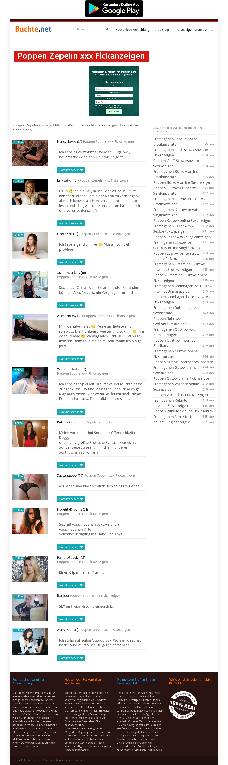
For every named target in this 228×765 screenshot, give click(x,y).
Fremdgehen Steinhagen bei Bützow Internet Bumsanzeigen (183, 288)
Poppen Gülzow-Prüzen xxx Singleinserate (183, 190)
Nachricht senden (69, 170)
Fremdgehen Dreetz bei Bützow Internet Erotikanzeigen (183, 267)
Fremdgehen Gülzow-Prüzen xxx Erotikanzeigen (183, 201)
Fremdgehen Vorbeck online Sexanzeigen (183, 386)
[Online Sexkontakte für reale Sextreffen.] (33, 30)
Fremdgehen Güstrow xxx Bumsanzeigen (183, 332)
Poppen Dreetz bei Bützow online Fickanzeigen (183, 278)
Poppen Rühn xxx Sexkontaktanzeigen (183, 321)
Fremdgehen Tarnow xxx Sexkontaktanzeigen (183, 229)
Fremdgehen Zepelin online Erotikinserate (183, 141)
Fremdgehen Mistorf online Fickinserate (183, 354)
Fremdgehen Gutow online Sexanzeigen (183, 370)
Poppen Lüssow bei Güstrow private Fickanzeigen (183, 256)
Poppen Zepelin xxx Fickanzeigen (108, 142)
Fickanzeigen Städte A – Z (194, 30)
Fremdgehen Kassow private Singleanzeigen (183, 212)
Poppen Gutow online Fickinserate (183, 378)
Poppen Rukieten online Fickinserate (183, 411)
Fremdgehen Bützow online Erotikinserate (183, 174)
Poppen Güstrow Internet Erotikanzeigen (183, 343)
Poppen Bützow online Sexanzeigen (183, 182)
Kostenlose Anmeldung (132, 30)
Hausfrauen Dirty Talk (62, 760)
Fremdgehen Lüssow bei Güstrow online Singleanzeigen (183, 245)
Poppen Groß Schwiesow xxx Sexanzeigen (183, 163)
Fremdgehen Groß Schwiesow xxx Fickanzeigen (183, 152)
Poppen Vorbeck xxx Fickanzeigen (183, 395)
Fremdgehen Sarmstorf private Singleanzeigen (183, 419)
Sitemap (81, 760)
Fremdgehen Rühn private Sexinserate (183, 310)
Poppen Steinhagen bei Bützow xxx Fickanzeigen (183, 299)
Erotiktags (162, 30)
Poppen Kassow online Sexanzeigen (183, 220)
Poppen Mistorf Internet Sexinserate (183, 362)
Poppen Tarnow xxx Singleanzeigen (183, 237)
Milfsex (43, 760)
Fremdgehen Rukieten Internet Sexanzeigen (183, 403)
